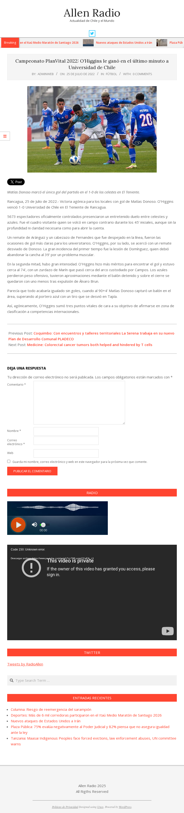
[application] (92, 592)
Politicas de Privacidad (65, 807)
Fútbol (111, 74)
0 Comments (142, 74)
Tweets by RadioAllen (25, 664)
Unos (100, 807)
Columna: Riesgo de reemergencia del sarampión (51, 709)
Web (10, 453)
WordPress (125, 807)
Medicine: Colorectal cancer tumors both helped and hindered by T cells (89, 344)
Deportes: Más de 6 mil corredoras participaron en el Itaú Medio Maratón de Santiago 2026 (86, 715)
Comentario (16, 385)
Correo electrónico (16, 442)
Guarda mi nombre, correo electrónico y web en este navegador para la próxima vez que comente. (79, 462)
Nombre (14, 431)
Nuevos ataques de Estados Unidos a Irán (111, 43)
